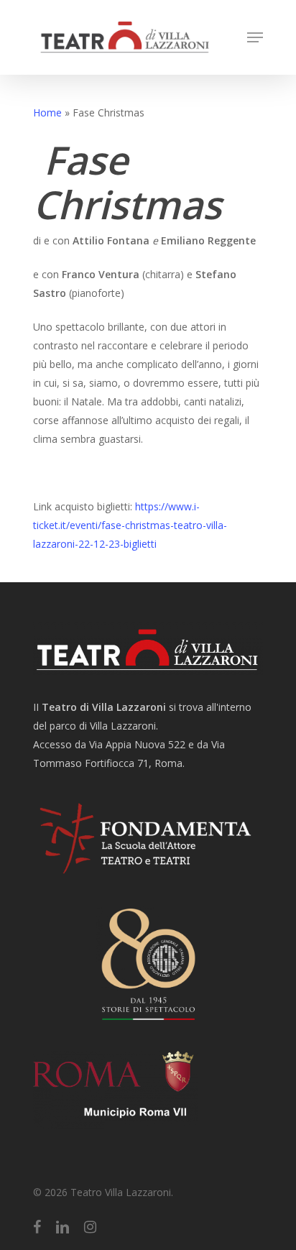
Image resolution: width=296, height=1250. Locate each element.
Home (47, 112)
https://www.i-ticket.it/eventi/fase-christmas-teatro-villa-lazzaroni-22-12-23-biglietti (130, 525)
